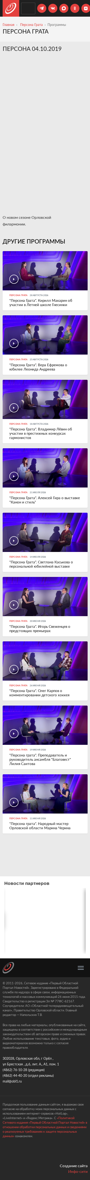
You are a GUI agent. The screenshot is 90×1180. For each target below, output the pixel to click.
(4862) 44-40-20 (15, 1075)
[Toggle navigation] (81, 968)
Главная (8, 25)
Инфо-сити (78, 1171)
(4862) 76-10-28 (15, 1070)
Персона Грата (31, 25)
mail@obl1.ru (12, 1081)
